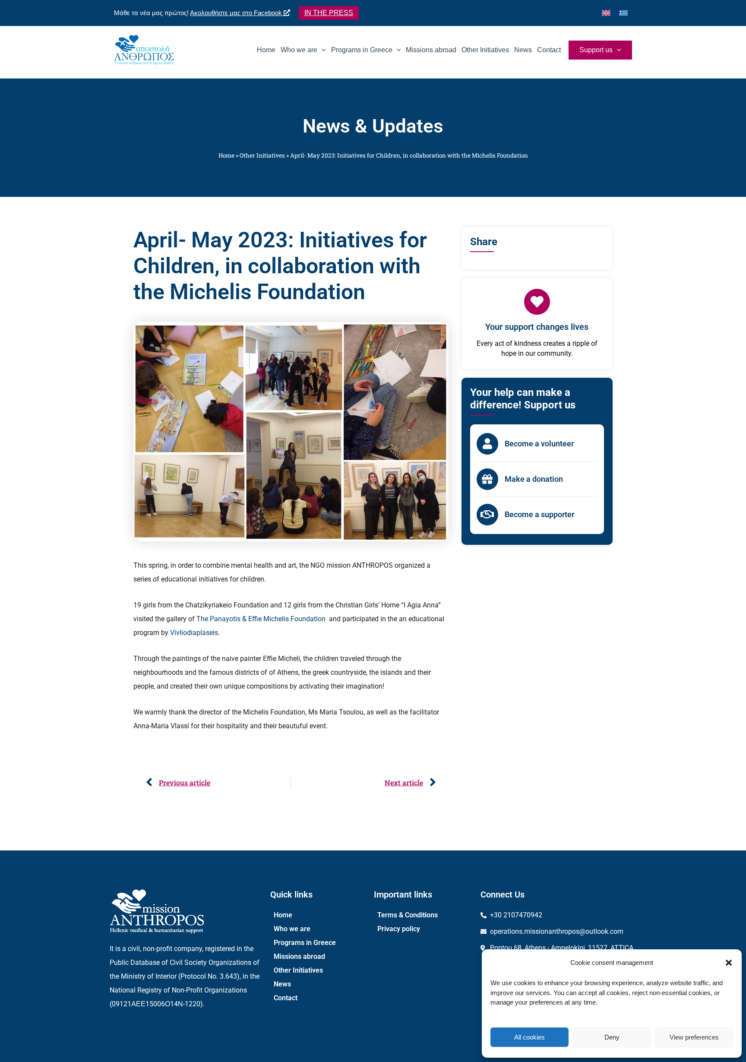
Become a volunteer (539, 443)
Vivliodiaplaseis (194, 633)
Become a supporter (539, 514)
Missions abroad (299, 956)
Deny (612, 1037)
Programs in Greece (305, 943)
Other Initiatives (262, 155)
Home (226, 155)
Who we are (292, 929)
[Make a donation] (487, 479)
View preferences (694, 1037)
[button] (728, 962)
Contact (285, 998)
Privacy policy (398, 929)
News (282, 984)
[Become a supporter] (487, 514)
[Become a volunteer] (487, 444)
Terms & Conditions (407, 915)
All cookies (529, 1037)
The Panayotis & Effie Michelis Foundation (262, 619)
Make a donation (534, 479)
